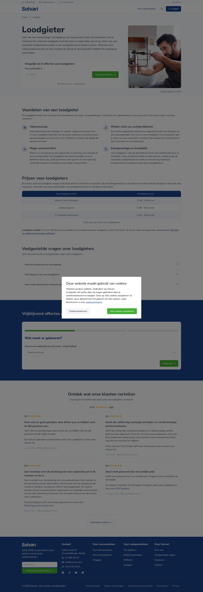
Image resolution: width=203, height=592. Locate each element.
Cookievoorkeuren (78, 311)
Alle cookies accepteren (122, 311)
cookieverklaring (94, 302)
